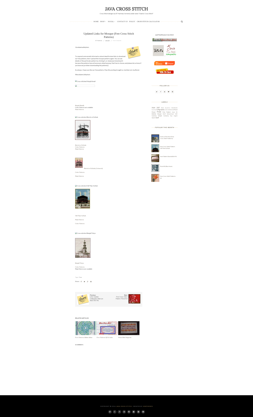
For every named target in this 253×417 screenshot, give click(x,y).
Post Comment (117, 40)
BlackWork (167, 108)
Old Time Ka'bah (80, 216)
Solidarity (166, 116)
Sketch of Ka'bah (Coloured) (93, 168)
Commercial (170, 109)
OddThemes (148, 406)
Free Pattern (167, 112)
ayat (157, 117)
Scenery (154, 116)
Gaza (173, 112)
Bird (162, 108)
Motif (164, 114)
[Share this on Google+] (88, 282)
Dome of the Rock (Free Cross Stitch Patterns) (167, 137)
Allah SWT (156, 108)
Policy (132, 21)
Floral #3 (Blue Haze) (166, 166)
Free (80, 277)
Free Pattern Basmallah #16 (168, 156)
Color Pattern (79, 147)
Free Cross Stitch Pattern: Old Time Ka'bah (167, 147)
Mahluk (154, 114)
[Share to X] (84, 282)
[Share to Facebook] (81, 282)
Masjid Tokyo (79, 263)
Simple (160, 116)
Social (111, 21)
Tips (171, 116)
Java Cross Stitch (126, 9)
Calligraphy (160, 109)
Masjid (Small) (79, 105)
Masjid (159, 114)
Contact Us (122, 21)
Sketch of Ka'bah (80, 145)
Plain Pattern (79, 109)
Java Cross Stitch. (124, 406)
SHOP (102, 21)
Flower (154, 112)
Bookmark (174, 108)
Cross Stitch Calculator (148, 21)
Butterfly (154, 109)
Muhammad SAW (172, 114)
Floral (175, 110)
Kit (176, 112)
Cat (166, 109)
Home (96, 21)
